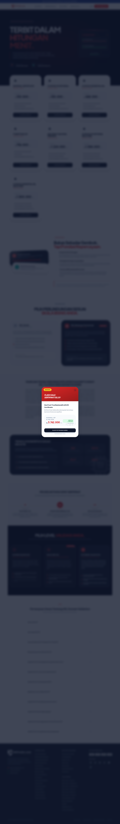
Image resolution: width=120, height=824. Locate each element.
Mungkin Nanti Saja (60, 433)
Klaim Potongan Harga (60, 430)
